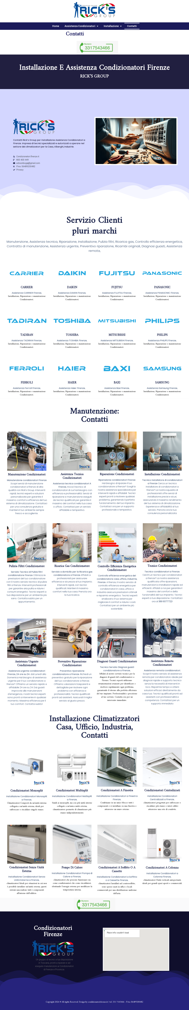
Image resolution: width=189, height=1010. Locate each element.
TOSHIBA (72, 335)
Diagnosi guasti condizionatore (117, 661)
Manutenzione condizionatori (27, 474)
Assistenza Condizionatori (80, 26)
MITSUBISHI (117, 335)
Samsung (162, 382)
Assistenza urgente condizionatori (26, 663)
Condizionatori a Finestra (117, 790)
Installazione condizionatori (162, 474)
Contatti (132, 26)
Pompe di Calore (72, 867)
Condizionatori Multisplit (72, 790)
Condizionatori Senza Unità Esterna (26, 869)
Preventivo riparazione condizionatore (72, 663)
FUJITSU (116, 287)
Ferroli (27, 382)
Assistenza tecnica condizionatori (72, 476)
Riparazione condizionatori (117, 474)
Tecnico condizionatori (162, 566)
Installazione (111, 26)
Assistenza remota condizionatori (162, 663)
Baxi (117, 382)
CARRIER (27, 287)
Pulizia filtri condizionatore (27, 566)
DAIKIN (72, 287)
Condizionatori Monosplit (27, 790)
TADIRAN (26, 335)
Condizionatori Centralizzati (162, 790)
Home (55, 26)
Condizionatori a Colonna (162, 867)
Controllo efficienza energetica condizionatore (117, 568)
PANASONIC (162, 287)
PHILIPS (162, 335)
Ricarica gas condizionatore (72, 566)
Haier (72, 382)
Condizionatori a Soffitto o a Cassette (117, 869)
